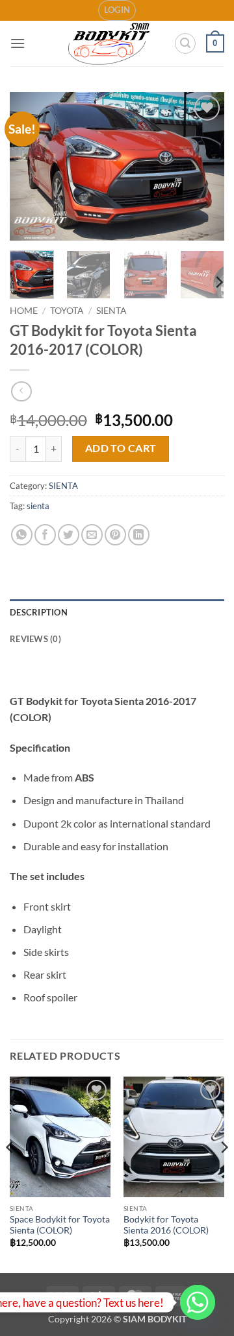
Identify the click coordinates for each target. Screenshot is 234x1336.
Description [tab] (39, 612)
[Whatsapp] (197, 1302)
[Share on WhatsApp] (21, 534)
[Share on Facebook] (45, 534)
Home (24, 310)
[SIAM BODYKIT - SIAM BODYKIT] (109, 44)
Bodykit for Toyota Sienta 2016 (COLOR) (166, 1225)
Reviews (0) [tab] (35, 639)
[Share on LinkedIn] (139, 534)
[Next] (203, 166)
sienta (38, 506)
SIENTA (111, 310)
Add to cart (121, 448)
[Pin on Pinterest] (115, 534)
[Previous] (30, 166)
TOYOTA (67, 310)
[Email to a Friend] (92, 534)
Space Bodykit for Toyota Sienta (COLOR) (60, 1225)
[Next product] (21, 391)
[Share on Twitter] (68, 534)
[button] (117, 10)
